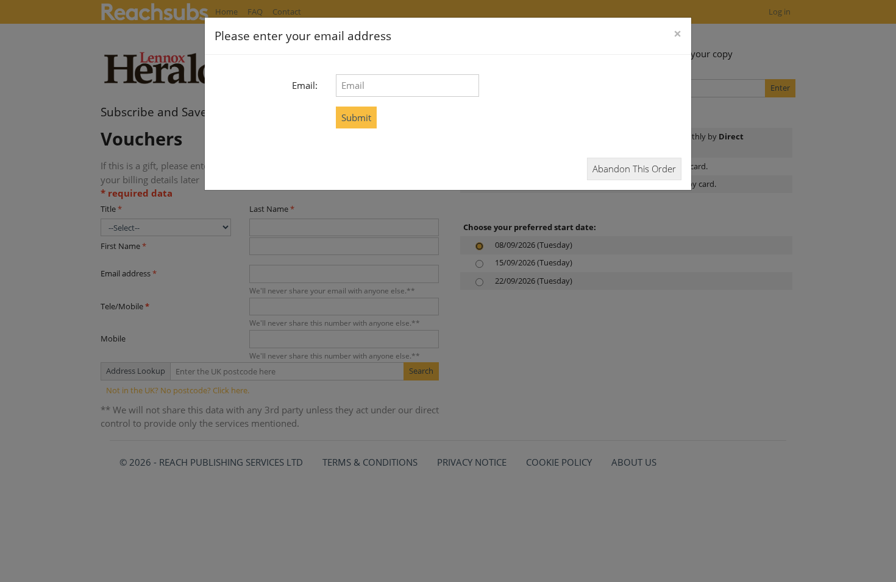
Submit (356, 117)
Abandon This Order (634, 169)
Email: (305, 85)
